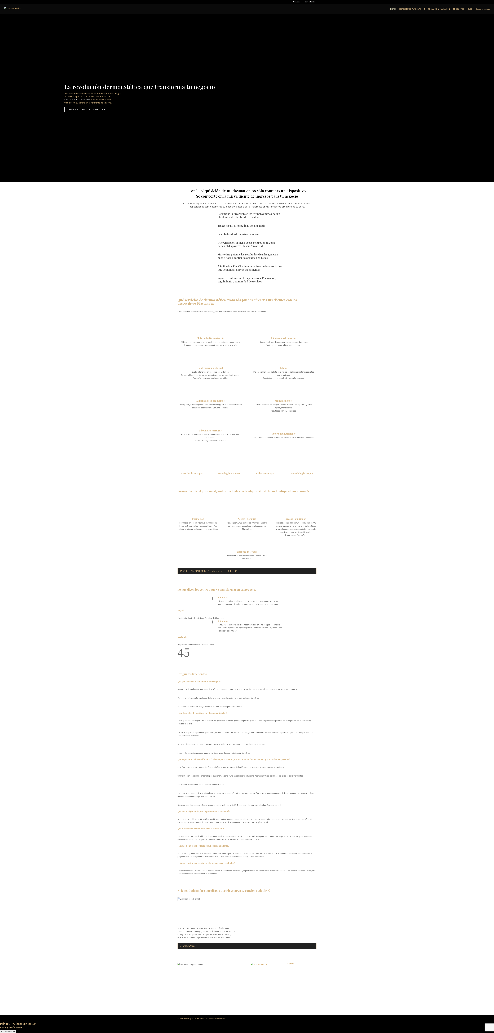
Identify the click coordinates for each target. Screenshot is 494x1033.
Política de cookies (258, 981)
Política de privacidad (259, 971)
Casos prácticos (483, 9)
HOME (393, 9)
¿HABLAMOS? (188, 946)
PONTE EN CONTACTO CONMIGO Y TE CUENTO (208, 571)
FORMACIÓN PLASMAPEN (439, 9)
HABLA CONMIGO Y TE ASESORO (87, 109)
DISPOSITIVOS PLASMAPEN (410, 9)
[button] (181, 656)
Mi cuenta (296, 2)
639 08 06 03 (197, 981)
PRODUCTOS (458, 9)
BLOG (470, 9)
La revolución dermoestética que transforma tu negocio (139, 86)
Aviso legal (255, 976)
